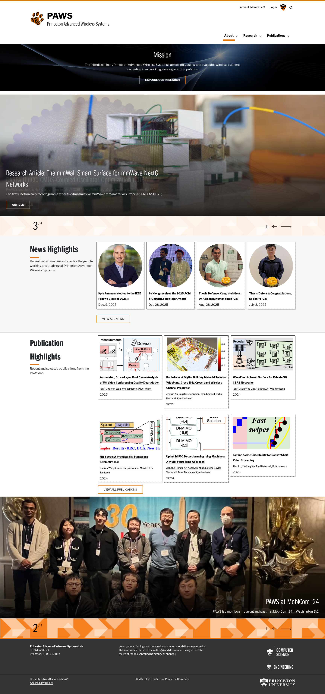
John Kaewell (208, 394)
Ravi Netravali (263, 466)
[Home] (38, 21)
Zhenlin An (172, 394)
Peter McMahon (186, 472)
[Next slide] (288, 226)
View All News (113, 318)
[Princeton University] (282, 7)
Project (22, 204)
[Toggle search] (291, 7)
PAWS (60, 16)
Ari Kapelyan (191, 467)
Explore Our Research (162, 79)
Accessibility (40, 682)
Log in (273, 7)
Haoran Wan (114, 388)
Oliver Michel (145, 388)
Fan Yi (103, 388)
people (88, 261)
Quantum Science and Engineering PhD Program (63, 582)
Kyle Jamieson (129, 388)
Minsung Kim (206, 467)
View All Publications (120, 489)
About (229, 35)
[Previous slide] (275, 226)
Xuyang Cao (120, 468)
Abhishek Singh (174, 467)
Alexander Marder (138, 468)
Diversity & (48, 679)
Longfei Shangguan (189, 394)
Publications (276, 35)
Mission (162, 55)
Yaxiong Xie (262, 388)
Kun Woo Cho (247, 388)
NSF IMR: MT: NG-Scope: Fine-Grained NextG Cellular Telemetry (81, 180)
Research (250, 35)
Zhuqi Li (237, 466)
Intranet (251, 7)
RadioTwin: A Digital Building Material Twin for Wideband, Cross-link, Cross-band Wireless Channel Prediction (196, 382)
